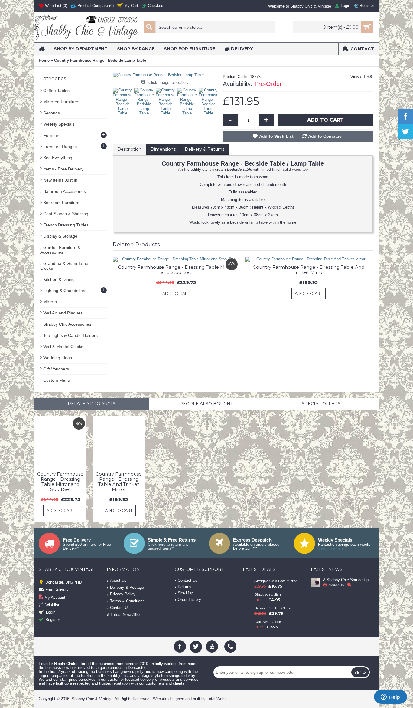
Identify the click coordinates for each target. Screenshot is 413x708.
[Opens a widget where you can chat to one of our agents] (390, 697)
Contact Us (120, 607)
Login (50, 612)
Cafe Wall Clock (267, 621)
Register (52, 619)
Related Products (91, 404)
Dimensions (163, 149)
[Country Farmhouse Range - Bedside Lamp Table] (124, 100)
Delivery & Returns (204, 149)
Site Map (185, 593)
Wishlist (52, 605)
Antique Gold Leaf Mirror (275, 580)
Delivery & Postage (127, 587)
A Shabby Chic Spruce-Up (346, 580)
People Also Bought (206, 404)
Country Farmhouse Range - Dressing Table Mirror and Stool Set (176, 269)
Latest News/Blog (126, 614)
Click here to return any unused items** (168, 546)
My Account (54, 597)
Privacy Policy (122, 594)
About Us (118, 580)
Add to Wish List (276, 136)
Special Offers (321, 404)
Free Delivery (57, 589)
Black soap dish (267, 594)
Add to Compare (325, 136)
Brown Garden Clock (272, 608)
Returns (184, 587)
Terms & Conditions (127, 601)
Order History (189, 599)
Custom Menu (56, 380)
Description (129, 149)
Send (360, 672)
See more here (331, 548)
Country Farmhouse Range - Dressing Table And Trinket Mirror (308, 269)
